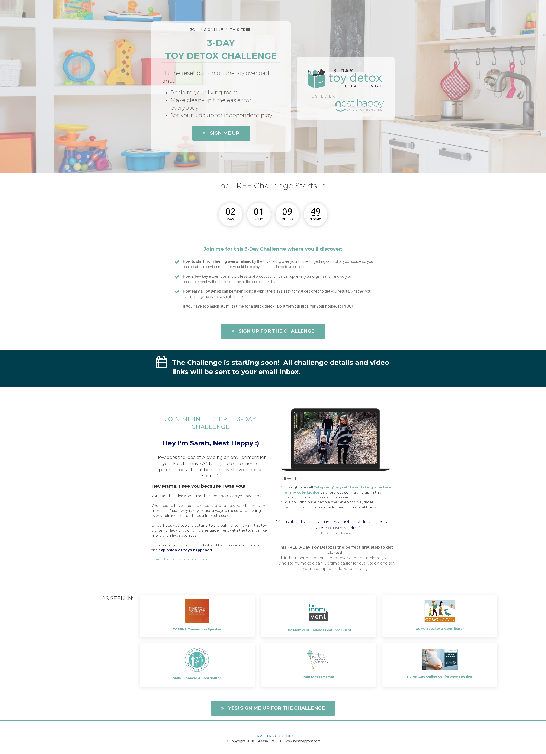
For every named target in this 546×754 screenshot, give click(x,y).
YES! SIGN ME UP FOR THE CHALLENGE (276, 708)
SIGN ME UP (224, 133)
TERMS (258, 736)
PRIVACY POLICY (280, 736)
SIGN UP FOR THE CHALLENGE (276, 331)
